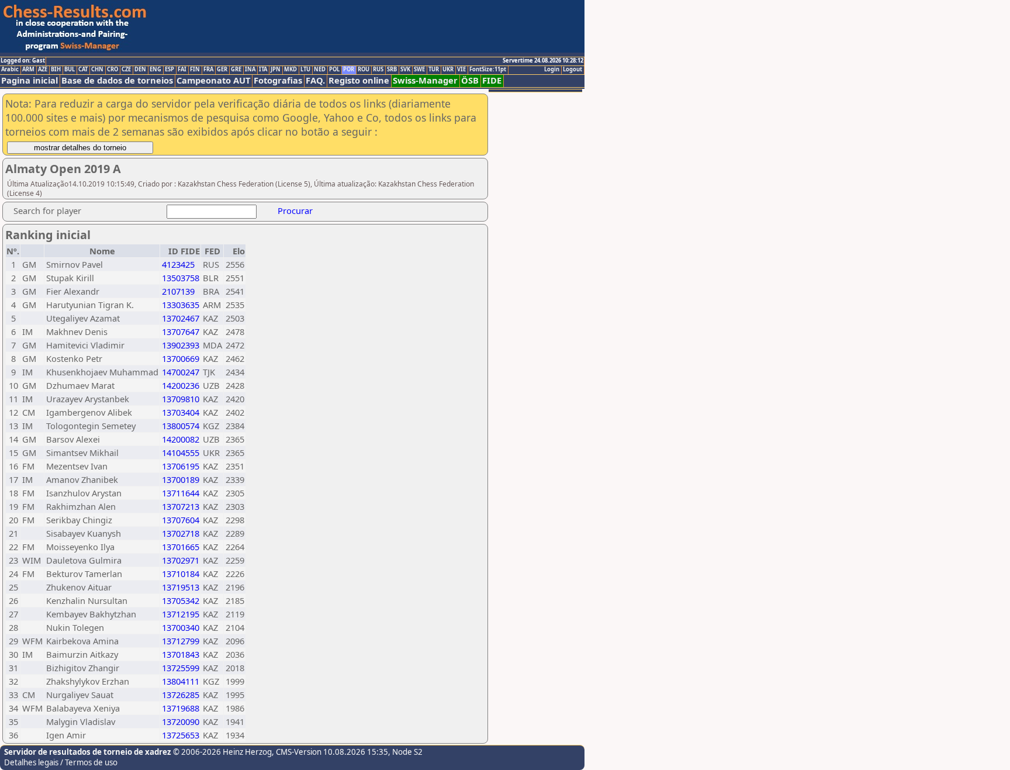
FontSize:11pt (487, 69)
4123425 (178, 264)
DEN (140, 69)
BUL (69, 69)
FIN (195, 69)
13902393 (180, 345)
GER (222, 69)
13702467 (180, 318)
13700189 (180, 479)
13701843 (180, 654)
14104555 (180, 452)
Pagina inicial (29, 80)
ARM (28, 69)
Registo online (358, 80)
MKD (290, 69)
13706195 (180, 466)
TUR (433, 69)
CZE (126, 69)
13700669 (180, 358)
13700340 (180, 627)
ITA (263, 69)
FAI (182, 69)
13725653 (180, 735)
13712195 (180, 614)
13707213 (180, 506)
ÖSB (470, 80)
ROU (363, 69)
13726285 (180, 694)
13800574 (180, 425)
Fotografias (278, 80)
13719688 (180, 708)
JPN (276, 69)
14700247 (180, 372)
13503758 (180, 278)
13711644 (180, 493)
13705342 (180, 600)
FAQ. (315, 80)
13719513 (180, 587)
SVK (405, 69)
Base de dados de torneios (117, 80)
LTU (305, 69)
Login (551, 69)
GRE (236, 69)
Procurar (295, 210)
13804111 (180, 681)
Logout (572, 69)
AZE (42, 69)
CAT (83, 69)
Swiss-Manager (425, 80)
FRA (208, 69)
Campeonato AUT (213, 80)
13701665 (180, 547)
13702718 (180, 533)
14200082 (180, 439)
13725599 (180, 668)
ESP (169, 69)
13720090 (180, 721)
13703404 (180, 412)
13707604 (180, 520)
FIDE (491, 80)
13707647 (180, 331)
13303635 (180, 304)
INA (250, 69)
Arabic (10, 69)
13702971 (180, 560)
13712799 (180, 641)
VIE (461, 69)
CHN (97, 69)
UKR (448, 69)
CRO (112, 69)
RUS (378, 69)
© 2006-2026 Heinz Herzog (221, 752)
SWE (419, 69)
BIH (56, 69)
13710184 (180, 573)
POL (334, 69)
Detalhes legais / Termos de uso (60, 762)
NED (320, 69)
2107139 (178, 291)
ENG (155, 69)
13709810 (180, 399)
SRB (392, 69)
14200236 (180, 385)
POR (348, 69)
